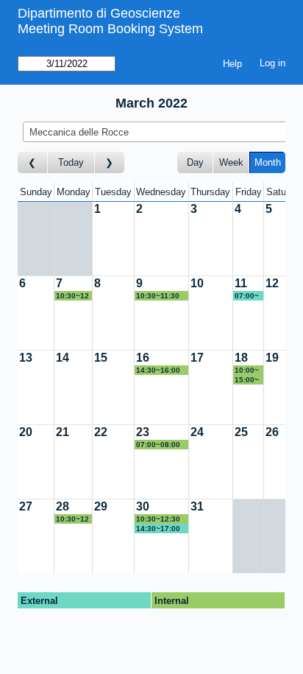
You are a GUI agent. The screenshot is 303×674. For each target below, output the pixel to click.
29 (100, 506)
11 (241, 283)
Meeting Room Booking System (110, 28)
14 (62, 357)
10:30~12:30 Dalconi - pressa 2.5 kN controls (72, 296)
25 (241, 432)
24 (197, 432)
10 (197, 283)
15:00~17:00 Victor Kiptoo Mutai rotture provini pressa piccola (248, 380)
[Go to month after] (109, 162)
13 (25, 357)
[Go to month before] (33, 162)
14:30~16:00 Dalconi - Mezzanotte (158, 370)
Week (231, 162)
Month (267, 162)
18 (241, 357)
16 (142, 357)
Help (232, 63)
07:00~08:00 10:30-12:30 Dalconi (158, 444)
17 (197, 357)
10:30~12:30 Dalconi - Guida (72, 519)
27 (25, 506)
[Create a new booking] (113, 238)
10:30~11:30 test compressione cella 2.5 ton (160, 296)
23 (142, 432)
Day (195, 162)
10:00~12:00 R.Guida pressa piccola (248, 370)
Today (71, 162)
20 (25, 432)
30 (142, 506)
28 (62, 506)
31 (197, 506)
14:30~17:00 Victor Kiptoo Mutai (159, 528)
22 (100, 432)
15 (100, 357)
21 (62, 432)
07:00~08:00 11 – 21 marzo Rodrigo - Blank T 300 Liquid (248, 296)
